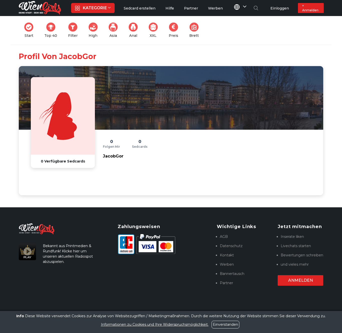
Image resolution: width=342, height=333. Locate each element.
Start (30, 30)
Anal (135, 30)
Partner (226, 283)
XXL (155, 30)
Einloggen (279, 8)
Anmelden (300, 280)
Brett (195, 30)
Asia (115, 30)
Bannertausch (232, 273)
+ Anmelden (310, 8)
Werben (227, 264)
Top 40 (52, 30)
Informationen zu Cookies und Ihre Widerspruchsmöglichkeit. (155, 324)
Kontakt (227, 255)
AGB (224, 236)
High (95, 30)
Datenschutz (231, 246)
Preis (175, 30)
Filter (74, 30)
